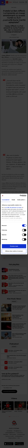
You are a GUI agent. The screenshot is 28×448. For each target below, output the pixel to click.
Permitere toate (14, 246)
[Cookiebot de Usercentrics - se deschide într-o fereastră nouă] (20, 196)
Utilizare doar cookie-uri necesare (14, 251)
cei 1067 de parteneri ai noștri (13, 207)
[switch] (24, 230)
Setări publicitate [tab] (21, 199)
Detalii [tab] (13, 199)
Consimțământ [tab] (5, 199)
